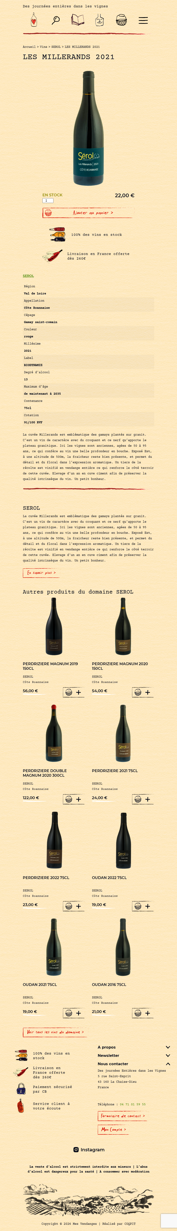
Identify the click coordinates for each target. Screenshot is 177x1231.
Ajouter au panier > (93, 212)
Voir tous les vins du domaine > (55, 1032)
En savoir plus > (41, 573)
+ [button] (79, 692)
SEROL (28, 276)
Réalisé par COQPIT (119, 1224)
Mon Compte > (113, 1130)
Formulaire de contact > (123, 1116)
